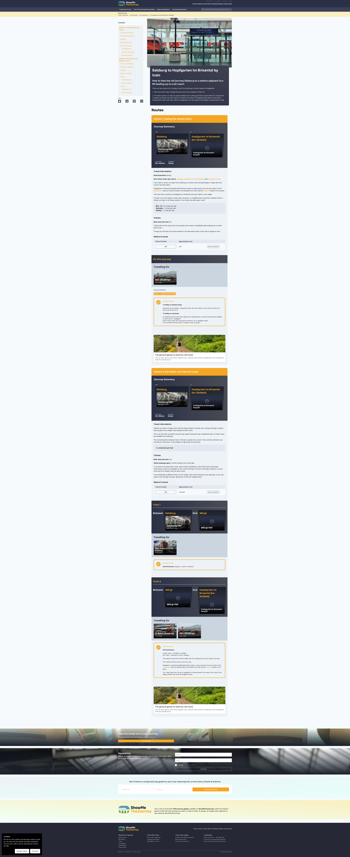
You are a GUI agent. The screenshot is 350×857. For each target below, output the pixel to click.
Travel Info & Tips (125, 9)
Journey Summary (127, 33)
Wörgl (203, 513)
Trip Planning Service (179, 9)
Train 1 (122, 77)
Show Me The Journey (125, 835)
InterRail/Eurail (122, 845)
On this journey (126, 46)
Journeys (224, 1)
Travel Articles (122, 847)
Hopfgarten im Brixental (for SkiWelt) (206, 138)
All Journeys (133, 15)
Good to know (126, 55)
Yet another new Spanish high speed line (214, 839)
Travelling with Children (153, 839)
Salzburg (162, 136)
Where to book (125, 43)
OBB (165, 246)
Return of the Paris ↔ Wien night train (214, 837)
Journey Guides (122, 837)
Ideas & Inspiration (163, 9)
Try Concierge (146, 741)
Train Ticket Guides (181, 835)
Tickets (123, 39)
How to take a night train (154, 837)
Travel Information (127, 36)
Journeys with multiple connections (184, 837)
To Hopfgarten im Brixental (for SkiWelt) (162, 15)
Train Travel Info (123, 15)
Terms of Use (136, 852)
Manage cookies (22, 851)
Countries (217, 1)
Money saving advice (180, 839)
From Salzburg (143, 15)
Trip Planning (121, 843)
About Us (120, 852)
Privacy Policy (128, 852)
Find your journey (211, 789)
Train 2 (122, 86)
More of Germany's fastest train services (214, 841)
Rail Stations (209, 1)
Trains (230, 1)
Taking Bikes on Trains (153, 841)
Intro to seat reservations (182, 841)
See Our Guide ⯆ (213, 246)
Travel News (208, 835)
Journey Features (127, 52)
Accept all (35, 851)
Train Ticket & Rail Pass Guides (144, 9)
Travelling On (126, 49)
